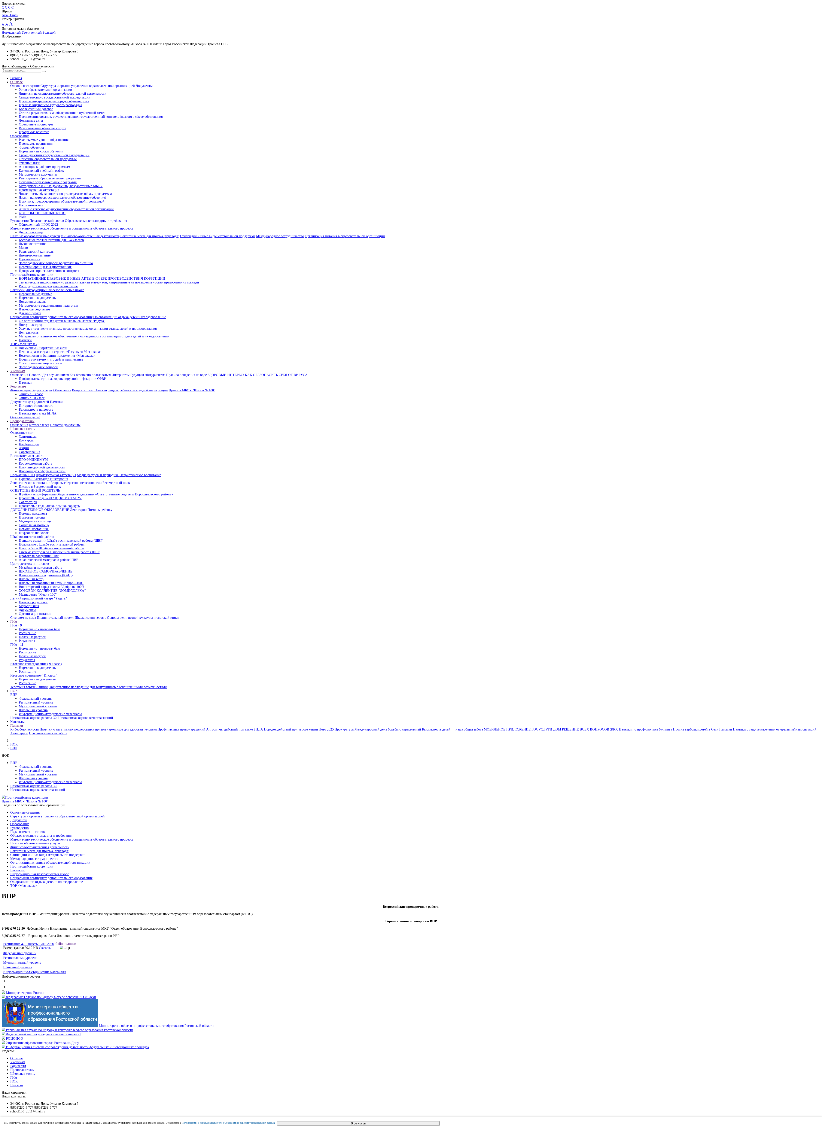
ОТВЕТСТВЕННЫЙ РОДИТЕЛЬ (35, 490)
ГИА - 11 (16, 644)
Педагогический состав (47, 220)
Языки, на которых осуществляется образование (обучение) (62, 197)
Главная (16, 78)
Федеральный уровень (35, 698)
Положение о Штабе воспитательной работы (52, 544)
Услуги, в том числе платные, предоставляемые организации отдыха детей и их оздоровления (88, 328)
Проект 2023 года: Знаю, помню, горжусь (49, 506)
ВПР (13, 694)
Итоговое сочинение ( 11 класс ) (33, 675)
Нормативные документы (38, 298)
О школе (16, 82)
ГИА (13, 621)
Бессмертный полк (116, 482)
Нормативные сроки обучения (41, 151)
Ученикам (17, 371)
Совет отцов (28, 502)
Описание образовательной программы (48, 159)
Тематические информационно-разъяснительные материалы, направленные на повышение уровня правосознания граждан (109, 282)
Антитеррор (19, 733)
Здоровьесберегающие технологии (76, 482)
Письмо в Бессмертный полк (40, 486)
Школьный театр (31, 579)
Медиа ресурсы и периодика (98, 475)
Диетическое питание (35, 255)
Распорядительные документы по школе (48, 286)
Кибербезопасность (24, 729)
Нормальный (11, 32)
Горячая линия (29, 259)
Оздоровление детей (25, 417)
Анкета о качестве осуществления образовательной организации (66, 209)
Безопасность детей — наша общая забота (452, 729)
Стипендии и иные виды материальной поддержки (217, 236)
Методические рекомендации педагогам (48, 305)
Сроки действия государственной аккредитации (54, 155)
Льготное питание (32, 244)
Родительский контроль (36, 251)
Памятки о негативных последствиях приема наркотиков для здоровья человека (98, 729)
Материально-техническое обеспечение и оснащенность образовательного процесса (71, 228)
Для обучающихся (55, 375)
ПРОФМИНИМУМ (33, 459)
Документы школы (32, 301)
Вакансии (17, 290)
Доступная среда (31, 232)
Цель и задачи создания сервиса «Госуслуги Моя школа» (60, 351)
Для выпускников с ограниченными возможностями (128, 687)
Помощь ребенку (100, 509)
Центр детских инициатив (29, 563)
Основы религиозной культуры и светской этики (143, 617)
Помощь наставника (34, 529)
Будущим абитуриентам (147, 375)
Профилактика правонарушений (181, 729)
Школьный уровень (33, 710)
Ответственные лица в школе (40, 363)
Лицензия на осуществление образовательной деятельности (62, 93)
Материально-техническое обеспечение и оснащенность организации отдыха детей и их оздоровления (94, 336)
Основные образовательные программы (48, 182)
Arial (5, 15)
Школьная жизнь (22, 429)
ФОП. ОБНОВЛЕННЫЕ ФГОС (42, 213)
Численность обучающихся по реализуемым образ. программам (65, 193)
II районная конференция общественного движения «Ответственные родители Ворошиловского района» (96, 494)
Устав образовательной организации (45, 89)
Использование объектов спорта (42, 128)
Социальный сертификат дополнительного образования (51, 317)
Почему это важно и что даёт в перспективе (51, 359)
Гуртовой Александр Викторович (43, 479)
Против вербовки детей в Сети (695, 729)
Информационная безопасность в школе (54, 290)
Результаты (27, 641)
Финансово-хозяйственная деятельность (90, 236)
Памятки (25, 340)
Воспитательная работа (27, 456)
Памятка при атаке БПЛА (38, 413)
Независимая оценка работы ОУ (33, 718)
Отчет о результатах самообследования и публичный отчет (62, 113)
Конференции (29, 444)
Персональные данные (35, 294)
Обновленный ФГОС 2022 (38, 224)
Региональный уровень (36, 702)
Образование (19, 136)
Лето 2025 (326, 729)
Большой (49, 32)
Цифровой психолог (34, 533)
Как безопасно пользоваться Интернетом (100, 375)
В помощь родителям (34, 309)
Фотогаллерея (20, 390)
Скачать (45, 948)
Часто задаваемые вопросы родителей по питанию (56, 263)
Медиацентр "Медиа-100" (38, 594)
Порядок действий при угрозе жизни (291, 729)
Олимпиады (28, 436)
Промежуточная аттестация (39, 190)
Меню (23, 247)
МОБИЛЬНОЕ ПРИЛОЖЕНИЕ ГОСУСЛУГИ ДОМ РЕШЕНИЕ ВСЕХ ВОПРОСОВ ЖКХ (551, 729)
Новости (35, 375)
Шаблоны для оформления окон (42, 471)
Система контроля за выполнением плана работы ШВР (59, 552)
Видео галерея (41, 390)
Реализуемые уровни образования (43, 140)
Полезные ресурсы (32, 637)
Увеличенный (32, 32)
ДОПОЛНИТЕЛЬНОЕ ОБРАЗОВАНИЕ (39, 509)
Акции (24, 448)
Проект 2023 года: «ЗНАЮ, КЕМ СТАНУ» (50, 498)
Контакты (17, 721)
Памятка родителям (33, 602)
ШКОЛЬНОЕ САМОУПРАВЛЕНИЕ (45, 571)
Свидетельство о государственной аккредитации (54, 97)
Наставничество (31, 205)
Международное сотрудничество (280, 236)
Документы (144, 86)
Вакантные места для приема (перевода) (149, 236)
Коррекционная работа (35, 463)
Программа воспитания (36, 143)
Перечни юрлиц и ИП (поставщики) (45, 267)
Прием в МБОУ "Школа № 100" (192, 390)
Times (13, 15)
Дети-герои (78, 509)
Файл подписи (65, 943)
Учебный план (29, 163)
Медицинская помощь (35, 521)
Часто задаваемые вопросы (38, 367)
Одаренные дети (22, 432)
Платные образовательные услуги (35, 236)
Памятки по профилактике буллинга (645, 729)
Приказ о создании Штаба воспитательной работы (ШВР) (61, 540)
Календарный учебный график (41, 170)
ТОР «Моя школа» (23, 344)
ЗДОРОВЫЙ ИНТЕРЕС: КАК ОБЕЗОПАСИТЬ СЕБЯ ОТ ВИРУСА (258, 375)
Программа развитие (34, 132)
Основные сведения (25, 86)
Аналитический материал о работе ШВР (48, 560)
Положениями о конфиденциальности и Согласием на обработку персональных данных (228, 1122)
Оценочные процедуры (36, 124)
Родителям (18, 386)
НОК (14, 691)
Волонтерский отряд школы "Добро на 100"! (51, 587)
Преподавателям (22, 421)
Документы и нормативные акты (43, 348)
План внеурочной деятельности (42, 467)
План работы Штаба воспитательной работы (51, 548)
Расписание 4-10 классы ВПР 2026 (28, 944)
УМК (23, 217)
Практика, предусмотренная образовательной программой (61, 201)
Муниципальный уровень (38, 706)
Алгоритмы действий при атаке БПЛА (234, 729)
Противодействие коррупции (31, 274)
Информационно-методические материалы (50, 714)
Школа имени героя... (90, 617)
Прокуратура (344, 729)
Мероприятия (29, 606)
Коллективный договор (36, 109)
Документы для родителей (29, 402)
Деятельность (29, 332)
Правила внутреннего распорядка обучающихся (54, 101)
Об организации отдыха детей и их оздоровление (129, 317)
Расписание (27, 633)
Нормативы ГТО (22, 475)
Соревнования (29, 452)
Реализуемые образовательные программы (50, 178)
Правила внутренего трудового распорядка (50, 105)
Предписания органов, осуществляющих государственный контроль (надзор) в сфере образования (91, 116)
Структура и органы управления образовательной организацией (87, 86)
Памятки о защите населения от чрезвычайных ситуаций (774, 729)
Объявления (19, 375)
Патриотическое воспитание (140, 475)
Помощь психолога (33, 513)
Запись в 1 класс (31, 394)
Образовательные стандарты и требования (96, 220)
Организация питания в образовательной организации (345, 236)
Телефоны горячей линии (29, 687)
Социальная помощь (34, 525)
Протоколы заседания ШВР (39, 556)
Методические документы (38, 174)
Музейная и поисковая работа (40, 567)
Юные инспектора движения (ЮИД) (46, 575)
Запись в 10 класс (32, 398)
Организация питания (35, 614)
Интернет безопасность (36, 405)
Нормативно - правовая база (39, 629)
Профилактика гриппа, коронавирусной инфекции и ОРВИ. (63, 378)
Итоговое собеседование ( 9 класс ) (36, 664)
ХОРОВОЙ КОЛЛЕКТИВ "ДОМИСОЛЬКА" (52, 590)
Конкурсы (26, 440)
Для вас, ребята (30, 313)
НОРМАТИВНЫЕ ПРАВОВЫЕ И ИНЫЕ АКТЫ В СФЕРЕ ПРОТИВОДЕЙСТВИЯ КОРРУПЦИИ (92, 278)
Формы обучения (31, 147)
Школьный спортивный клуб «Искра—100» (51, 583)
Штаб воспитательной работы (32, 536)
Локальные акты (31, 120)
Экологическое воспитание (30, 482)
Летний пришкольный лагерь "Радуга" (39, 598)
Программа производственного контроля (49, 271)
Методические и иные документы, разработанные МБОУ (61, 186)
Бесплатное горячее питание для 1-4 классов (51, 240)
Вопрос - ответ (83, 390)
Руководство (19, 220)
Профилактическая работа (48, 733)
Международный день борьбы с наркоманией (387, 729)
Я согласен (358, 1123)
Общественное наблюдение (69, 687)
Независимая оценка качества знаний (85, 718)
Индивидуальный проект (55, 617)
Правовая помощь (32, 517)
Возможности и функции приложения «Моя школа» (57, 355)
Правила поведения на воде (186, 375)
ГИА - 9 (16, 625)
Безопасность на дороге (36, 409)
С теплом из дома (23, 617)
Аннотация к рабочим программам (44, 166)
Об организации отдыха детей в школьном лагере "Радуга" (62, 321)
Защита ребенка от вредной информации (138, 390)
